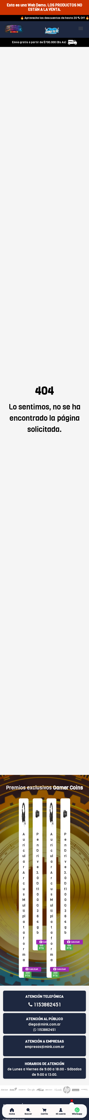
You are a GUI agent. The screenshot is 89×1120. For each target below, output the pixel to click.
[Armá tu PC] (52, 30)
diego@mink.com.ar (44, 1024)
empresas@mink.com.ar (44, 1046)
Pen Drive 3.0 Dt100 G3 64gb (37, 883)
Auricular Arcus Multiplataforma (23, 897)
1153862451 (46, 1004)
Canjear (33, 969)
